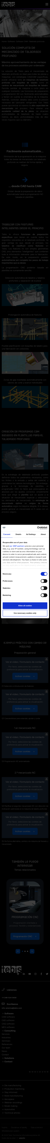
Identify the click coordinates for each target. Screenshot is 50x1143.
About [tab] (43, 534)
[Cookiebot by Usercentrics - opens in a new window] (37, 527)
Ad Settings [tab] (31, 534)
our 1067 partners (17, 546)
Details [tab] (18, 534)
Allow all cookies (25, 606)
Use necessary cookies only (25, 613)
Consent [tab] (6, 534)
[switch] (44, 581)
